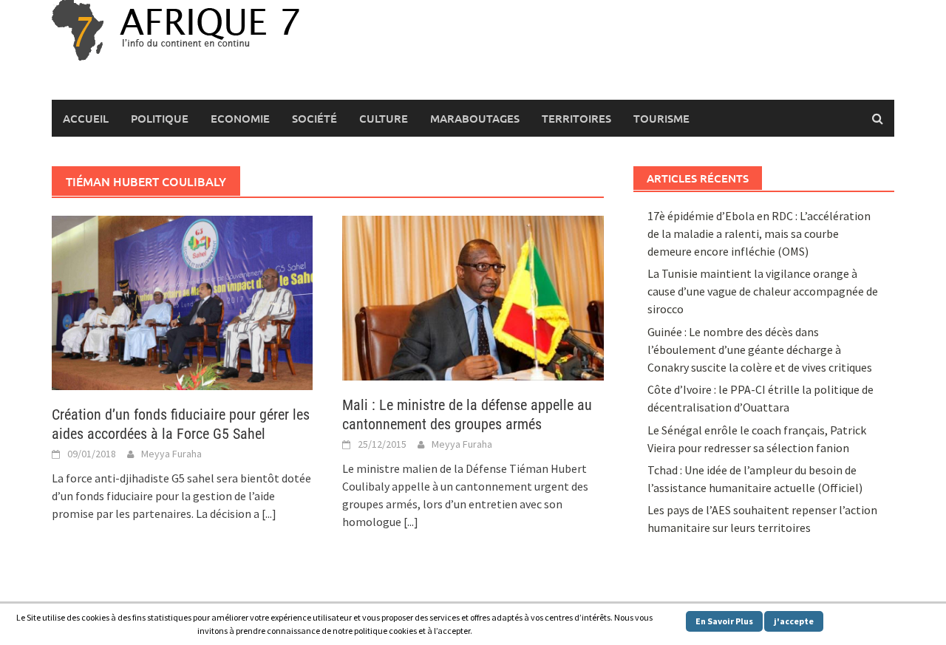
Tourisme (661, 118)
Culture (383, 118)
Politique (159, 118)
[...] (269, 513)
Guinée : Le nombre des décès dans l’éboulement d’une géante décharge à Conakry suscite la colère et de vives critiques (759, 349)
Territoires (576, 118)
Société (314, 118)
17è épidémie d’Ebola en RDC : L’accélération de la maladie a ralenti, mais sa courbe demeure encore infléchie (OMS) (759, 233)
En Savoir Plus (724, 621)
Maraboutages (475, 118)
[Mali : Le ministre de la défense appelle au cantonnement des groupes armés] (472, 296)
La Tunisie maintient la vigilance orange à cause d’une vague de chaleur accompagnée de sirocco (762, 291)
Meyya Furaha (171, 453)
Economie (240, 118)
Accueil (86, 118)
